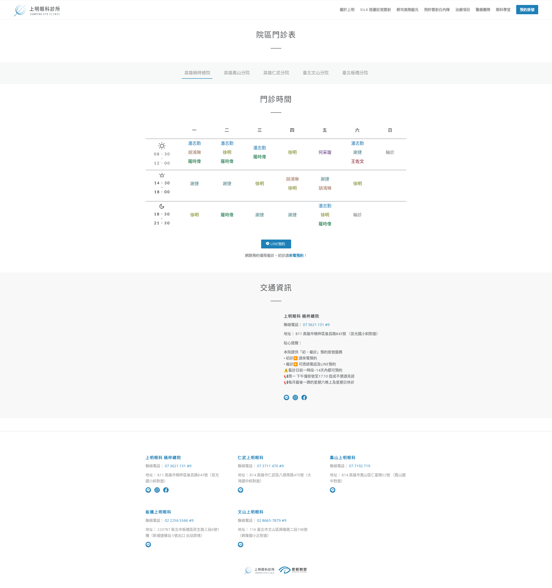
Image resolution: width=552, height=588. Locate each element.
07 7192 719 (359, 465)
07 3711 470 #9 (270, 465)
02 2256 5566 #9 (179, 520)
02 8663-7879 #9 (271, 520)
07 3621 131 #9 (316, 324)
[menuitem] (347, 9)
